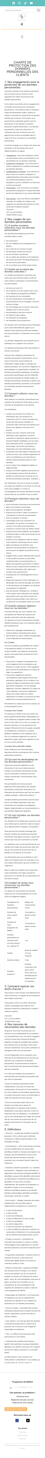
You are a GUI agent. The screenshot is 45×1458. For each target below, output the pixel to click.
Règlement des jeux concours (22, 1400)
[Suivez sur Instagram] (22, 1420)
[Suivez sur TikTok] (28, 1420)
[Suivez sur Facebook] (17, 1420)
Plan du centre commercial (16, 1409)
